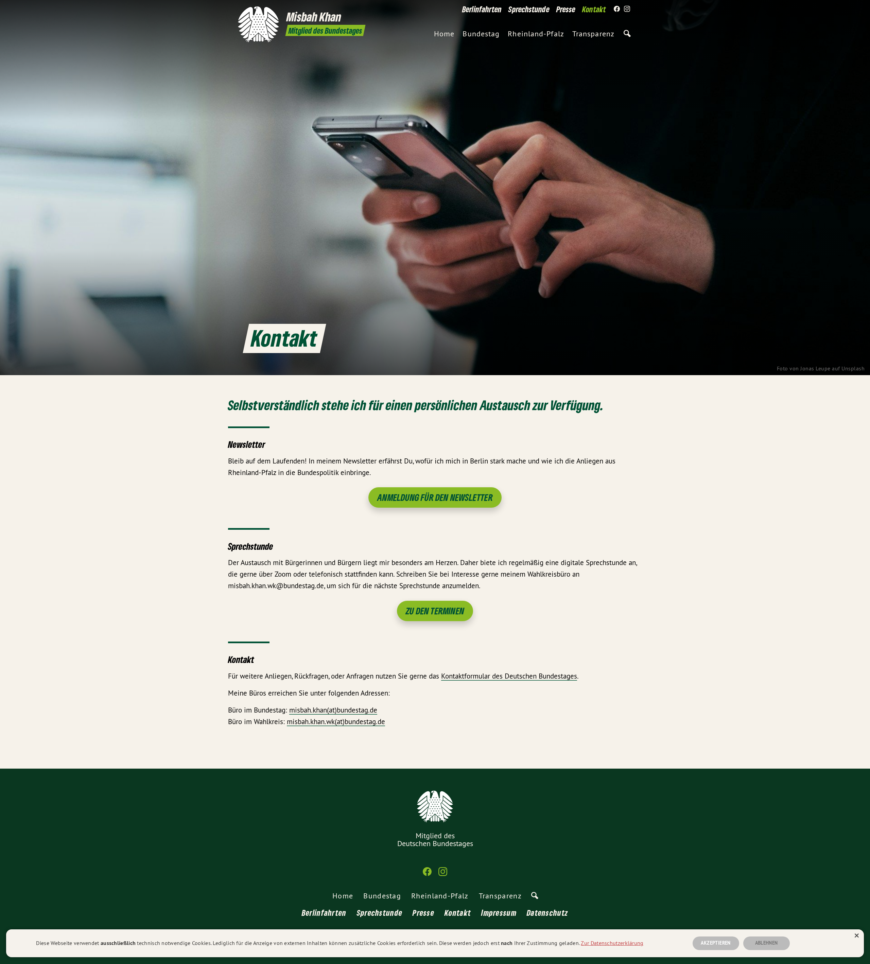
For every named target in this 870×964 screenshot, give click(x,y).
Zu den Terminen (435, 610)
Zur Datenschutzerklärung (612, 943)
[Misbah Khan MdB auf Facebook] (617, 9)
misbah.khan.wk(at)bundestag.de (336, 721)
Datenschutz (547, 912)
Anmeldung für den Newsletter (435, 497)
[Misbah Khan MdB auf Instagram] (627, 9)
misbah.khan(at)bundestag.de (333, 710)
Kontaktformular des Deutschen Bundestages (509, 676)
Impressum (499, 912)
